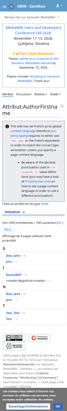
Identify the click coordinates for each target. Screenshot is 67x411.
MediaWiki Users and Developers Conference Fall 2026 (33, 30)
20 (59, 223)
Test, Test (13, 313)
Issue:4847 (13, 275)
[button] (28, 406)
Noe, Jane (13, 294)
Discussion (23, 94)
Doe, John (13, 256)
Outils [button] (54, 94)
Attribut (7, 94)
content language (23, 131)
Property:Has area (38, 181)
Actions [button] (39, 94)
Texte (44, 204)
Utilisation (14, 212)
